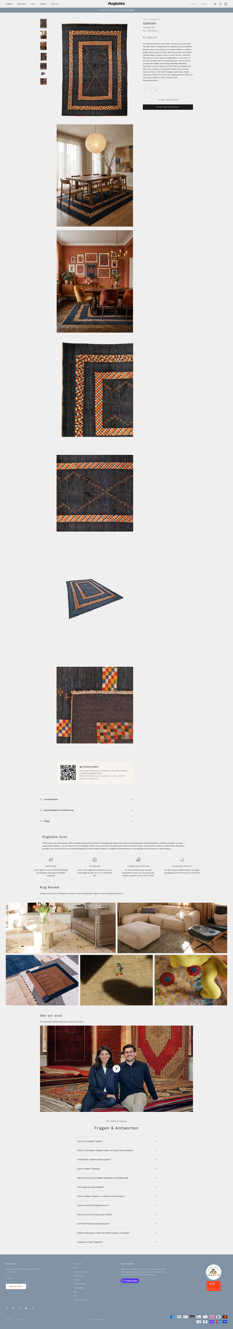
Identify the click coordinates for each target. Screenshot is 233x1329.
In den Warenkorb (168, 100)
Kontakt (76, 1280)
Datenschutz (78, 1276)
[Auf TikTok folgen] (32, 1308)
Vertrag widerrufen (80, 1300)
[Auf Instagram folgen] (13, 1308)
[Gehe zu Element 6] (43, 73)
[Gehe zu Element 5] (43, 66)
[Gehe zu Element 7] (43, 81)
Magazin (43, 4)
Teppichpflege (78, 1288)
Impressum (77, 1264)
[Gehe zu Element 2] (43, 34)
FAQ (75, 1296)
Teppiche (9, 4)
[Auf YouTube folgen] (26, 1308)
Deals (33, 4)
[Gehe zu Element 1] (43, 23)
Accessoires (21, 4)
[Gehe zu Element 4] (43, 56)
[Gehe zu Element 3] (43, 45)
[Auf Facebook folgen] (7, 1308)
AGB (75, 1268)
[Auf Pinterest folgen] (19, 1308)
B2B (75, 1292)
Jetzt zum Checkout (167, 107)
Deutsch (204, 4)
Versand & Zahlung (80, 1272)
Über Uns (54, 4)
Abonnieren (16, 1286)
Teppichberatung (79, 1284)
